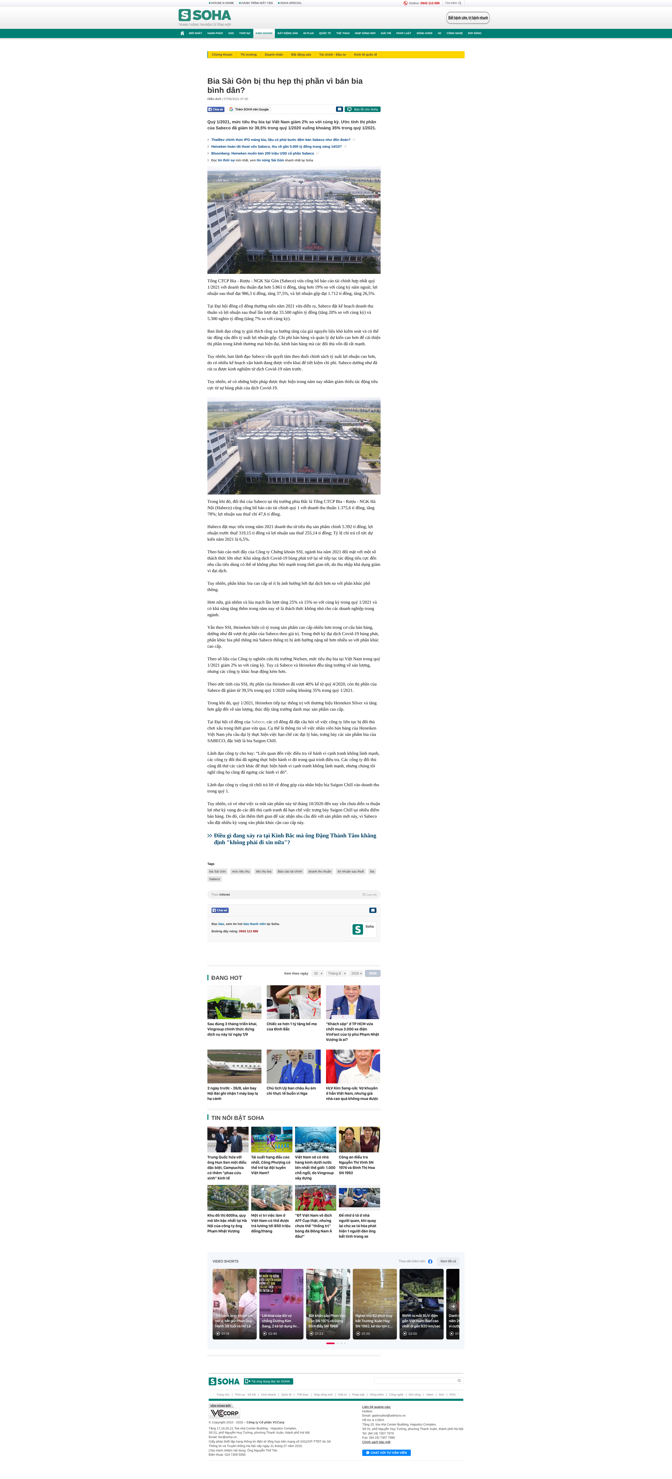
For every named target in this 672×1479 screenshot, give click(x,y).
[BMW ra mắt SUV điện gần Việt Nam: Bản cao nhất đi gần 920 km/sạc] (422, 1304)
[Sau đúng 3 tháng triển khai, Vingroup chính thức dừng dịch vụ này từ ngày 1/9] (234, 1002)
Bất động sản (288, 33)
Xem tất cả (448, 1261)
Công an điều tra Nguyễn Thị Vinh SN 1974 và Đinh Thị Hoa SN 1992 (357, 1165)
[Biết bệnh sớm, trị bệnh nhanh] (468, 17)
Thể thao (343, 33)
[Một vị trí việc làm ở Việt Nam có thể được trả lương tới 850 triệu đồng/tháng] (271, 1198)
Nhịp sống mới (365, 33)
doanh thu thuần (319, 871)
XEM (373, 973)
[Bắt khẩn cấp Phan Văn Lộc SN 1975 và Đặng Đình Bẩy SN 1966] (328, 1304)
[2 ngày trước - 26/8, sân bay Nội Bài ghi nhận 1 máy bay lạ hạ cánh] (234, 1066)
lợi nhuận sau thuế (351, 871)
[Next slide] (453, 1306)
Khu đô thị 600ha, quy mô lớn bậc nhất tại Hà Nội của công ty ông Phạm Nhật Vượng (227, 1223)
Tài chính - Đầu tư (332, 54)
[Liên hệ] (372, 910)
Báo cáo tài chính (290, 871)
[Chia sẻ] (215, 109)
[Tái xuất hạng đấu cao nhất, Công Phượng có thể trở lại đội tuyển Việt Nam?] (271, 1139)
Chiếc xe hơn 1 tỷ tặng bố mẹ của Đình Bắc (292, 1026)
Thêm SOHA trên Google (252, 109)
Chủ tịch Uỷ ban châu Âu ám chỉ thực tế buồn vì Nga (291, 1091)
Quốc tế (325, 33)
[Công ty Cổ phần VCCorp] (272, 1411)
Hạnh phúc (215, 33)
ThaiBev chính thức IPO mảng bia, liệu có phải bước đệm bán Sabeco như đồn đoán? (281, 140)
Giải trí (386, 33)
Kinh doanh (264, 33)
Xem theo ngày (296, 973)
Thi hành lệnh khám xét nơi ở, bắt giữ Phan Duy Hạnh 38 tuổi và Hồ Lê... (234, 1321)
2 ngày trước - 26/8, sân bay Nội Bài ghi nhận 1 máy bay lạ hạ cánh (232, 1093)
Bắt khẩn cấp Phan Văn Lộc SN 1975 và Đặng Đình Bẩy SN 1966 (327, 1321)
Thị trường (248, 54)
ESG (231, 33)
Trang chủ (223, 1394)
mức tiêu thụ (241, 871)
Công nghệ (455, 33)
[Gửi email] (339, 109)
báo (221, 924)
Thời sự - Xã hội (245, 1394)
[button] (330, 1343)
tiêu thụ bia (263, 871)
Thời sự (244, 33)
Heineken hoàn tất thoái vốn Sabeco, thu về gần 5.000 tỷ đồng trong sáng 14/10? (277, 146)
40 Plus (308, 33)
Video (429, 1394)
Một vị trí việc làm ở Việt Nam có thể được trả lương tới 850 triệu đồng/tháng (270, 1223)
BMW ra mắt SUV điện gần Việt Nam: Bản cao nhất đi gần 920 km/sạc (421, 1321)
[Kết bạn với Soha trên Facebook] (358, 929)
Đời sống (474, 33)
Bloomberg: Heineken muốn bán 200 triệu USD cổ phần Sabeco (263, 153)
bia (372, 871)
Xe (439, 33)
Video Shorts (225, 1261)
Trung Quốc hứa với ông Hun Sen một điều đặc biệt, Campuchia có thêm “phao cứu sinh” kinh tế (226, 1167)
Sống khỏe (425, 33)
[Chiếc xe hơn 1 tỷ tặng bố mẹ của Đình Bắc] (294, 1002)
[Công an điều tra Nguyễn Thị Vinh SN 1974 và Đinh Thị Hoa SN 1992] (359, 1139)
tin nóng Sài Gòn (270, 160)
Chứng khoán (222, 54)
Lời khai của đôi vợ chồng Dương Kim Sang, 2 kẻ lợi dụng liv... (280, 1321)
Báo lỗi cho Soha (366, 109)
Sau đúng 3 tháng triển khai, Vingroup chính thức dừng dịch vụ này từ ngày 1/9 (232, 1029)
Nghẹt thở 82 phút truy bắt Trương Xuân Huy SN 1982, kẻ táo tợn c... (374, 1321)
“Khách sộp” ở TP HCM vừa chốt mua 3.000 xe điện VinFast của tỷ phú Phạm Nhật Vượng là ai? (352, 1032)
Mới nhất (195, 33)
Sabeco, (258, 721)
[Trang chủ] (205, 18)
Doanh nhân (274, 54)
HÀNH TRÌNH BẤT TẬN (257, 3)
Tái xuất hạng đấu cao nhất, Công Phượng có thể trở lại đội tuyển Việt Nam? (270, 1165)
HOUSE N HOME (222, 3)
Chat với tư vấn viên (389, 1453)
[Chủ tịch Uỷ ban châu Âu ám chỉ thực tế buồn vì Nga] (294, 1066)
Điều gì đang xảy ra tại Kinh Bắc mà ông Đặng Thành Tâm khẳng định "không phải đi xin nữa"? (295, 838)
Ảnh (441, 1394)
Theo (294, 894)
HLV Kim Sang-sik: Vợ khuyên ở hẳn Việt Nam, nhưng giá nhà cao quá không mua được (352, 1093)
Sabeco (214, 879)
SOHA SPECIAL (291, 3)
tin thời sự (226, 160)
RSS (453, 1394)
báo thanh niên (254, 924)
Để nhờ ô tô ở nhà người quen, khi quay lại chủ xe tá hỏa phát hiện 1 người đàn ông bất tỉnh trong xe (357, 1226)
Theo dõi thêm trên (412, 1261)
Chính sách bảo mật (376, 1442)
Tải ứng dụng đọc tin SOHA (270, 1381)
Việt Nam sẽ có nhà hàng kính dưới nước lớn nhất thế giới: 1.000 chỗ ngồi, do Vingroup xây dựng (315, 1167)
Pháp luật (403, 33)
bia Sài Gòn (217, 871)
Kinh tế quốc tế (365, 54)
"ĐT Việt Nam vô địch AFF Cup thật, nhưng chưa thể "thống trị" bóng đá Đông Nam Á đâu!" (313, 1226)
